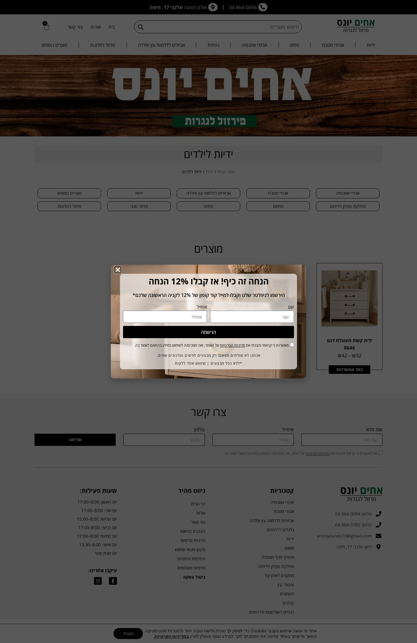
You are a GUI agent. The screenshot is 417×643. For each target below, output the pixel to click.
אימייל (202, 307)
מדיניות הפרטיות (232, 345)
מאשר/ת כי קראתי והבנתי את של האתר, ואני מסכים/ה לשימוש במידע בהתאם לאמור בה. (211, 345)
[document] (208, 321)
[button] (118, 270)
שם (291, 307)
